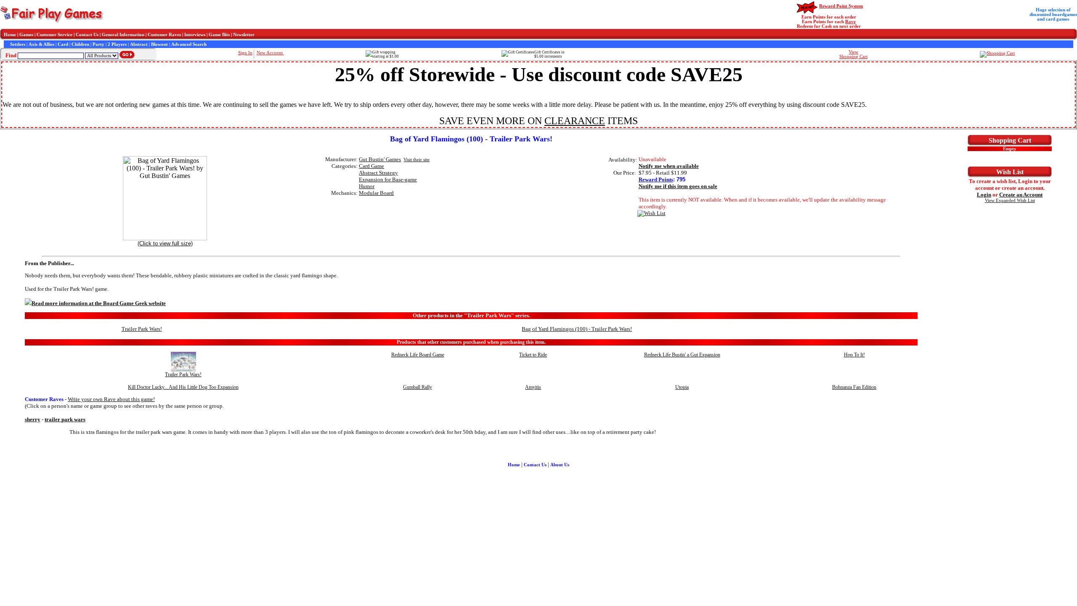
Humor (366, 186)
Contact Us (87, 34)
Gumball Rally (417, 387)
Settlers (17, 44)
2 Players (117, 44)
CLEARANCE (574, 120)
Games (26, 34)
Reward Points (656, 179)
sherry (32, 419)
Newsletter (244, 34)
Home (10, 34)
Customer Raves (164, 34)
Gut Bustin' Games (380, 159)
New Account (270, 52)
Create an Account (1021, 194)
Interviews (194, 34)
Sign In (245, 52)
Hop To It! (854, 355)
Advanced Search (189, 44)
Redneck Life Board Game (417, 355)
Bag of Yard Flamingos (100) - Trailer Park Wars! (577, 329)
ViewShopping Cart (853, 54)
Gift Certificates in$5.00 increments (549, 54)
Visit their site (416, 159)
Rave (850, 21)
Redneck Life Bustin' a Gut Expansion (682, 355)
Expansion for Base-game (388, 179)
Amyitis (533, 387)
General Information (123, 34)
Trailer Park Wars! (142, 329)
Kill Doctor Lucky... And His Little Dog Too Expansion (183, 387)
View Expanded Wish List (1010, 200)
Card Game (371, 166)
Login (984, 194)
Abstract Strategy (378, 173)
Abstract (139, 44)
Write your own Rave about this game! (111, 399)
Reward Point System (841, 6)
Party (98, 44)
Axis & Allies (41, 44)
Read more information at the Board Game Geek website (99, 303)
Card (63, 44)
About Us (559, 464)
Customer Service (54, 34)
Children (80, 44)
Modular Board (376, 193)
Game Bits (219, 34)
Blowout (159, 44)
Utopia (682, 387)
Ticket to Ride (533, 355)
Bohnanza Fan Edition (854, 387)
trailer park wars (65, 419)
